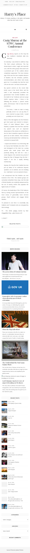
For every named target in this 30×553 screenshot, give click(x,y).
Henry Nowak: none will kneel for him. (15, 455)
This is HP (11, 1)
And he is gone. (12, 447)
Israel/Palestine (20, 1)
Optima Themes (19, 550)
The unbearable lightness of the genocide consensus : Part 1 (15, 507)
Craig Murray (10, 54)
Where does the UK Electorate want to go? (15, 477)
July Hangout (11, 440)
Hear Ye (10, 418)
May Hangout (11, 484)
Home (6, 1)
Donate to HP (23, 4)
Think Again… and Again (15, 239)
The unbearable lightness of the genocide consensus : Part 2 (15, 500)
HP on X (16, 4)
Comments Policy (8, 4)
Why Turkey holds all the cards (14, 433)
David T (5, 218)
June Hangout (11, 469)
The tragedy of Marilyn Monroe (13, 463)
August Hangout (12, 410)
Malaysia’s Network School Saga (14, 426)
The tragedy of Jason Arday (14, 403)
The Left (15, 37)
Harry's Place (15, 14)
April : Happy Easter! (13, 491)
